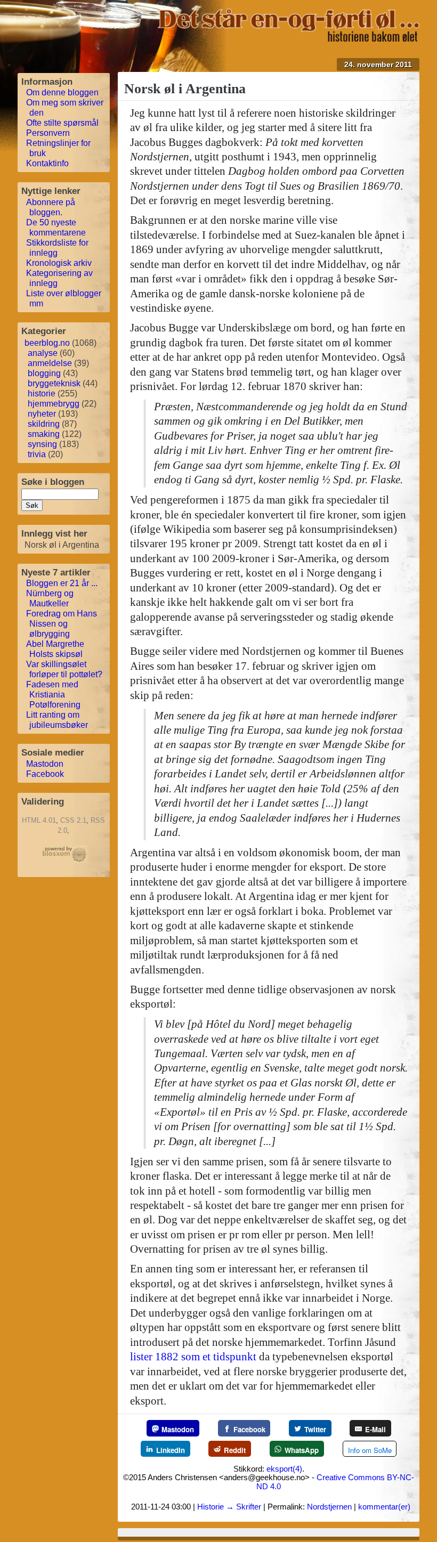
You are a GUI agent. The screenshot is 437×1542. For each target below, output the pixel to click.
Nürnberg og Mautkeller (50, 598)
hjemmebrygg (53, 403)
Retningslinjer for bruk (58, 148)
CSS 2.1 (73, 820)
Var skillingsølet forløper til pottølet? (64, 669)
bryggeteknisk (54, 383)
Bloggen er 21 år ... (62, 583)
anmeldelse (50, 363)
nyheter (42, 413)
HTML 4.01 (39, 820)
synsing (42, 444)
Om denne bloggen (62, 92)
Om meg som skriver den (64, 107)
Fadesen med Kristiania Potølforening (53, 694)
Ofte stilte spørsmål (62, 122)
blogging (44, 373)
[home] (288, 38)
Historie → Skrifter (229, 1506)
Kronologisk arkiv (59, 262)
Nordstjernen (329, 1506)
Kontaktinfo (47, 163)
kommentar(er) (384, 1506)
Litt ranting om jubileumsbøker (57, 719)
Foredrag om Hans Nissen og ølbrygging (61, 623)
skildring (44, 423)
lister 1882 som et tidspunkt (193, 1356)
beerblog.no (47, 342)
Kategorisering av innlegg (59, 278)
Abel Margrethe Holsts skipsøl (55, 649)
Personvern (48, 132)
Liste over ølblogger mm (63, 298)
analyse (43, 353)
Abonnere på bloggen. (50, 207)
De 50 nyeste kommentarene (56, 227)
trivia (37, 454)
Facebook (45, 773)
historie (41, 393)
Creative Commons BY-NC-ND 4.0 (335, 1481)
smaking (44, 434)
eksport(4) (284, 1468)
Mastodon (44, 763)
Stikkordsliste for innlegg (57, 247)
